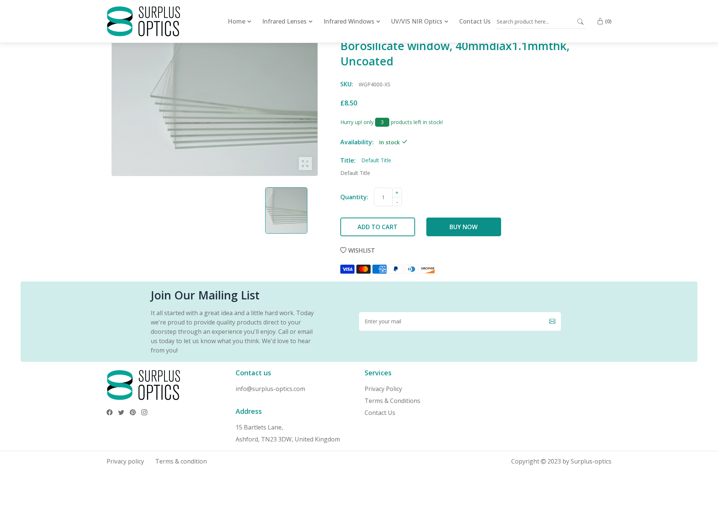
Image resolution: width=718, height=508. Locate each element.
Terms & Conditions (392, 401)
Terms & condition (181, 461)
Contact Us (380, 413)
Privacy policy (125, 461)
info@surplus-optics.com (270, 389)
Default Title (355, 172)
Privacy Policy (383, 389)
